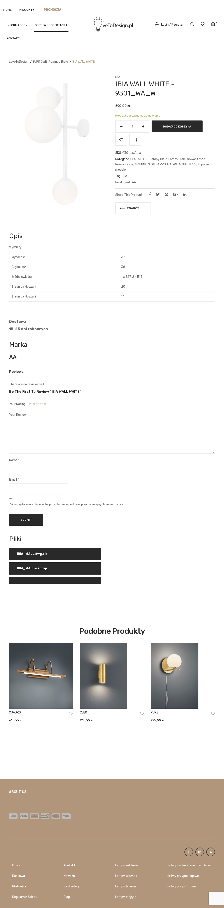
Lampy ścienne (125, 886)
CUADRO (15, 712)
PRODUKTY (26, 9)
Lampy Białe (59, 62)
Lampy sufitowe (126, 865)
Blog (67, 897)
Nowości (69, 876)
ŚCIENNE (141, 164)
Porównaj (135, 140)
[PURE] (183, 676)
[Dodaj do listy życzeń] (121, 140)
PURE (154, 712)
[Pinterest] (166, 194)
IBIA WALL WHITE (83, 62)
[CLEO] (112, 676)
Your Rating (17, 404)
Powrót (132, 208)
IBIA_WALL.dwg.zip (32, 554)
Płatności (19, 886)
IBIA (117, 76)
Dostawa (18, 876)
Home (7, 9)
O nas (16, 865)
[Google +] (175, 194)
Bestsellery (72, 886)
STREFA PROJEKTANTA (51, 25)
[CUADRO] (41, 676)
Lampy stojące (125, 897)
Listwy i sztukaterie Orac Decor (189, 865)
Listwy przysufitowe (181, 886)
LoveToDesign (18, 62)
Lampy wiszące (126, 876)
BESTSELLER (139, 159)
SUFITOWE (39, 62)
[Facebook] (150, 194)
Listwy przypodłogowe (183, 876)
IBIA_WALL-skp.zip (32, 568)
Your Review (17, 415)
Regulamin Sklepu (24, 897)
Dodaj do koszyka (177, 126)
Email (14, 479)
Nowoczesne (196, 159)
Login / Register (172, 25)
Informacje (16, 25)
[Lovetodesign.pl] (112, 23)
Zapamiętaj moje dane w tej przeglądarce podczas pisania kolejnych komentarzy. (66, 504)
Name (14, 460)
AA (134, 182)
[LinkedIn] (184, 194)
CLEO (83, 712)
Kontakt (13, 38)
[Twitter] (158, 194)
